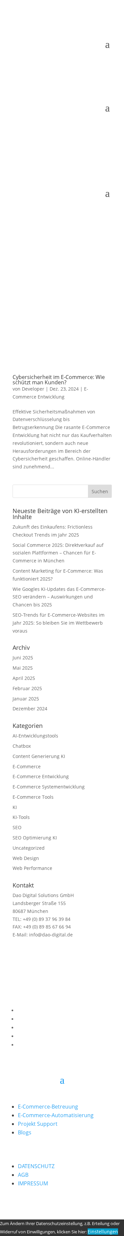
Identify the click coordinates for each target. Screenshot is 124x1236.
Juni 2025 (23, 657)
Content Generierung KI (39, 756)
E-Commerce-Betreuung (48, 1106)
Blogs (24, 1132)
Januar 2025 (26, 698)
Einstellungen (103, 1231)
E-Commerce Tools (33, 797)
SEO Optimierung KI (35, 837)
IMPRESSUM (33, 1183)
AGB (23, 1174)
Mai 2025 (23, 668)
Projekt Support (38, 1123)
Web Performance (32, 868)
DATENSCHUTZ (36, 1166)
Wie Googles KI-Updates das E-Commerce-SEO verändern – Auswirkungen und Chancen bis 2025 (59, 597)
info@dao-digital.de (50, 934)
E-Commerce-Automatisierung (56, 1115)
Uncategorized (29, 848)
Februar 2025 (27, 688)
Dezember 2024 (30, 708)
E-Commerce (27, 766)
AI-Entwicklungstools (35, 736)
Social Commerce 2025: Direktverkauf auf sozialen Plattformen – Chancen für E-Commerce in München (58, 553)
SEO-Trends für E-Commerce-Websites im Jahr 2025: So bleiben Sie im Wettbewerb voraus (58, 623)
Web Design (26, 858)
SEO (17, 827)
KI (15, 807)
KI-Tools (21, 817)
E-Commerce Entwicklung (41, 776)
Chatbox (22, 746)
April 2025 (24, 678)
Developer (33, 389)
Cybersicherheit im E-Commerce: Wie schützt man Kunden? (59, 379)
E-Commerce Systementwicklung (49, 787)
